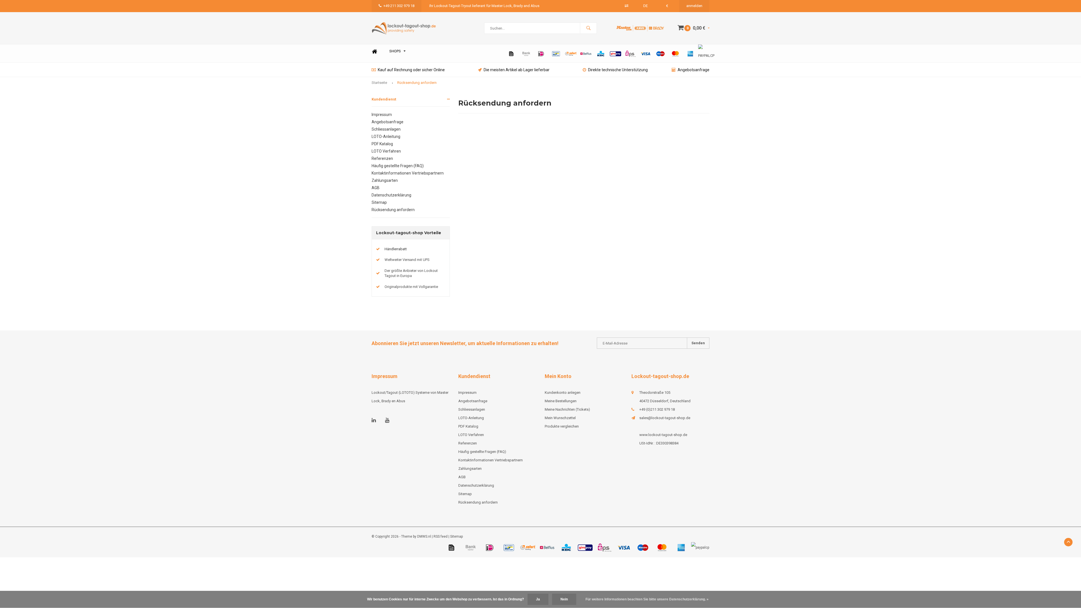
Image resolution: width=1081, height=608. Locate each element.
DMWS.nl (424, 536)
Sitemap (379, 202)
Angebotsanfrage (693, 70)
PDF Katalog (382, 144)
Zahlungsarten (385, 180)
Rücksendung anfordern (417, 83)
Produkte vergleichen (562, 426)
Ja (538, 599)
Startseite (379, 83)
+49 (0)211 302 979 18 (657, 409)
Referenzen (382, 158)
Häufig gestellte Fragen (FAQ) (398, 166)
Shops (395, 51)
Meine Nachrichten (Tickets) (567, 409)
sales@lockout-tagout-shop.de (664, 418)
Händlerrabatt (396, 249)
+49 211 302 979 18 (398, 6)
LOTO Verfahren (386, 151)
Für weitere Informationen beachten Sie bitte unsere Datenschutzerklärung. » (647, 599)
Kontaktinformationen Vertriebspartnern (408, 173)
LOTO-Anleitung (386, 136)
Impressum (382, 114)
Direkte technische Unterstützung (618, 70)
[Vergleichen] (626, 6)
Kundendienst (384, 99)
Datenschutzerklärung (391, 195)
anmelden (694, 6)
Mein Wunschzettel (560, 418)
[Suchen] (588, 28)
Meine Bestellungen (561, 401)
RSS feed (441, 536)
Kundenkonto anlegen (562, 392)
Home (374, 51)
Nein (564, 599)
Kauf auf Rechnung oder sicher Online (411, 70)
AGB (375, 187)
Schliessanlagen (386, 129)
